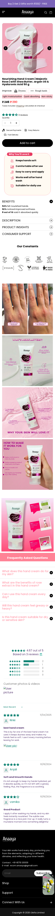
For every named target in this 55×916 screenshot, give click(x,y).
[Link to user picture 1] (10, 750)
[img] (11, 715)
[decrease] (5, 123)
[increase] (16, 123)
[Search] (46, 12)
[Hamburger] (3, 13)
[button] (10, 115)
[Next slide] (49, 48)
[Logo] (27, 12)
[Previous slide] (6, 48)
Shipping (20, 106)
